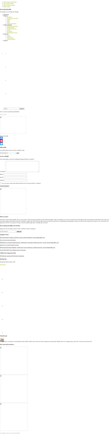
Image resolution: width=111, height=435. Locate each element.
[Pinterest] (55, 141)
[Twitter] (55, 143)
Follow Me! (3, 264)
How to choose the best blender (8, 240)
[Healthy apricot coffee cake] (14, 374)
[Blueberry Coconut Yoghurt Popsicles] (29, 242)
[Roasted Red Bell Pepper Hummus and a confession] (27, 247)
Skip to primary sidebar (9, 5)
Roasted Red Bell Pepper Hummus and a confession (13, 250)
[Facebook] (55, 138)
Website (2, 180)
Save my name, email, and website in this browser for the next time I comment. (21, 183)
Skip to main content (8, 3)
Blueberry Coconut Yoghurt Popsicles (9, 245)
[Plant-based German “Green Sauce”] (14, 402)
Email (1, 177)
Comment (3, 171)
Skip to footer (6, 6)
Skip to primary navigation (9, 2)
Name (2, 174)
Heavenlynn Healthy (5, 9)
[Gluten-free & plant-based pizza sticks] (14, 430)
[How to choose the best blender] (22, 237)
